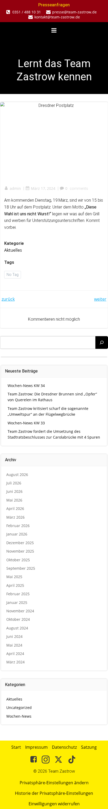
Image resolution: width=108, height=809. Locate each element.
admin (15, 188)
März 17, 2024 (43, 188)
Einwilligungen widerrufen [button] (54, 804)
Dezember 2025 (20, 542)
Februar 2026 (18, 525)
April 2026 (15, 508)
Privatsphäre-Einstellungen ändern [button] (54, 783)
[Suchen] (101, 342)
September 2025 (20, 568)
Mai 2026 (14, 500)
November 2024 (20, 610)
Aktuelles (13, 250)
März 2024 (15, 661)
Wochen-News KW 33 (26, 422)
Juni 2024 (14, 636)
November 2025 (20, 551)
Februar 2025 (18, 593)
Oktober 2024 (18, 619)
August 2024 (17, 628)
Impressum (36, 747)
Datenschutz (64, 747)
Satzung (89, 747)
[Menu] (54, 30)
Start (16, 747)
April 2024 (15, 653)
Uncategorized (19, 707)
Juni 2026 (14, 491)
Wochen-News (18, 716)
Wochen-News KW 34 (26, 385)
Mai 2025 (14, 576)
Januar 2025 (16, 602)
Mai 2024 (14, 645)
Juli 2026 (13, 482)
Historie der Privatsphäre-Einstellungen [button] (54, 793)
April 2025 (15, 585)
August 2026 (17, 474)
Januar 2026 (16, 534)
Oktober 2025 (18, 559)
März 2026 (15, 517)
